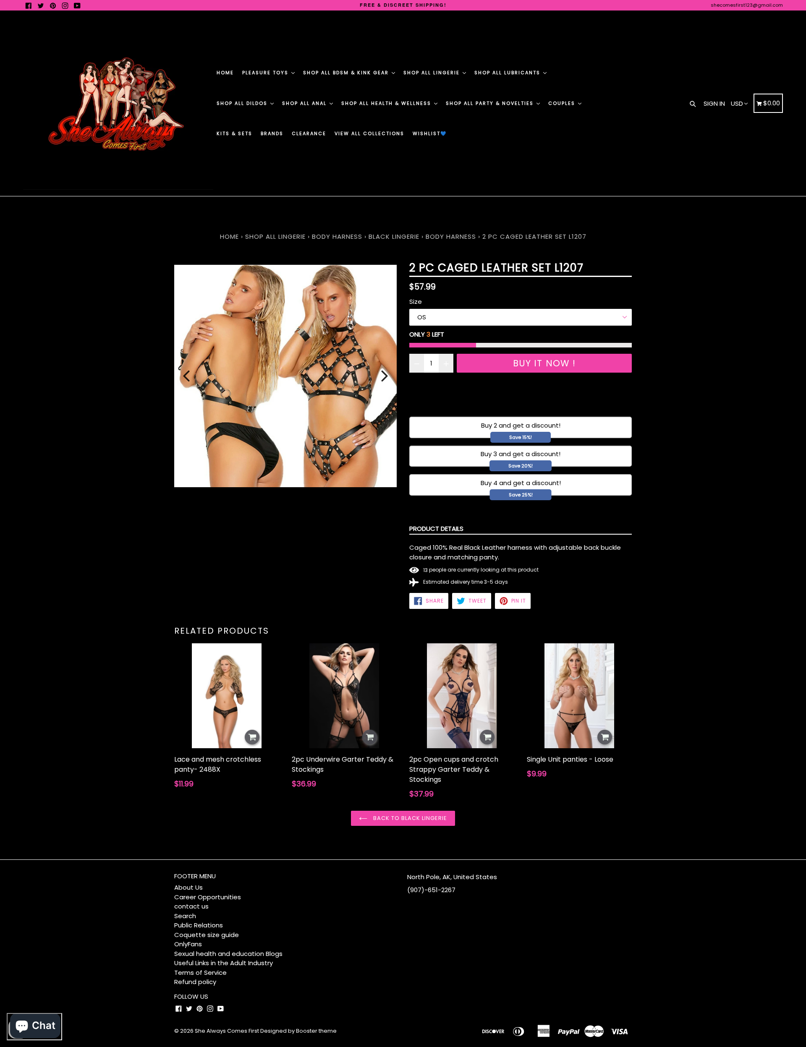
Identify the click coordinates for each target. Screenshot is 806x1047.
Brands (272, 133)
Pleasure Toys (266, 72)
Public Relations (198, 925)
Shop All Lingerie (432, 72)
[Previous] (186, 376)
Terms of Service (200, 972)
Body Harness (337, 236)
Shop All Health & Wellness (387, 103)
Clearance (309, 133)
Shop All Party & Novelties (491, 103)
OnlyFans (188, 944)
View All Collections (369, 133)
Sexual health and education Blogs (228, 953)
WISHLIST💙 (430, 133)
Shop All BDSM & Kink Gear (347, 72)
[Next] (384, 376)
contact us (191, 906)
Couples (562, 103)
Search (185, 915)
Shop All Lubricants (508, 72)
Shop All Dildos (243, 103)
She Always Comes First (227, 1031)
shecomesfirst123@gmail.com (747, 5)
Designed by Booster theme (298, 1031)
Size (415, 301)
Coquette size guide (206, 934)
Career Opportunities (207, 897)
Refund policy (195, 981)
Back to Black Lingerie (409, 818)
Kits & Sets (234, 133)
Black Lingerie (394, 236)
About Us (188, 887)
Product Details (436, 528)
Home (225, 72)
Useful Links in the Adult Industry (223, 962)
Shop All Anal (305, 103)
